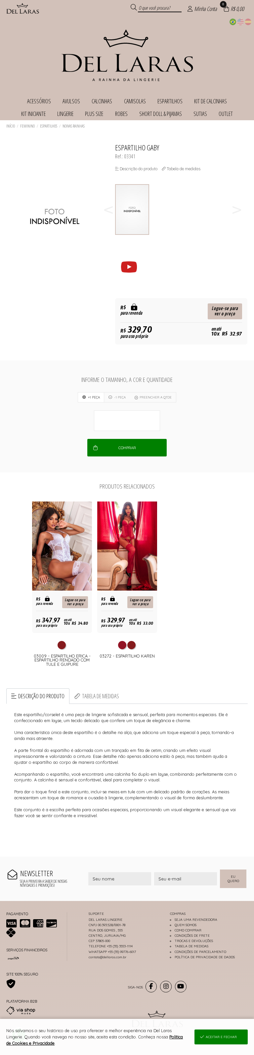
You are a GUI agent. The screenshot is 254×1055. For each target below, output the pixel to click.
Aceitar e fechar (221, 1037)
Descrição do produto (41, 696)
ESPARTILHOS (48, 126)
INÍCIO (10, 126)
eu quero (233, 878)
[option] (134, 209)
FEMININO (27, 126)
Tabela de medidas (100, 696)
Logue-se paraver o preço (225, 311)
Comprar (127, 448)
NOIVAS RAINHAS (74, 126)
